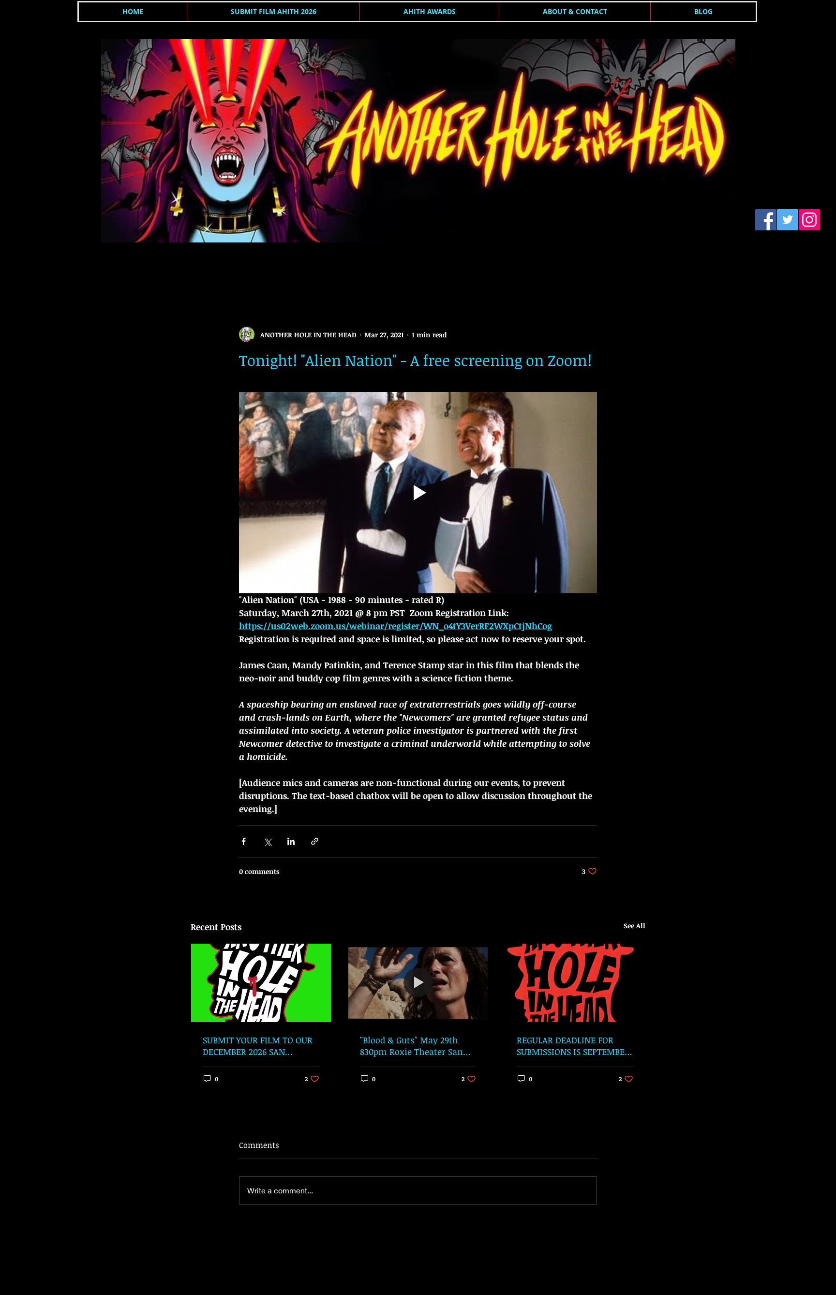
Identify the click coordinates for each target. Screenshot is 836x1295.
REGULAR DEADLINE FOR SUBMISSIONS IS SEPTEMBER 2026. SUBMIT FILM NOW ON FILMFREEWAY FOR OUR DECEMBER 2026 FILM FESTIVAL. (573, 1045)
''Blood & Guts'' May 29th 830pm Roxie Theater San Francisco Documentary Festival (411, 1045)
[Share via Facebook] (243, 841)
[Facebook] (765, 219)
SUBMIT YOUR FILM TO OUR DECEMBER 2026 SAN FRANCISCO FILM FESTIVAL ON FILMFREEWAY (258, 1045)
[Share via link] (314, 841)
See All (634, 925)
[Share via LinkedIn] (291, 841)
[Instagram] (809, 219)
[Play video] (418, 492)
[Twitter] (787, 219)
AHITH (201, 267)
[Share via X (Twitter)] (267, 841)
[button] (633, 268)
